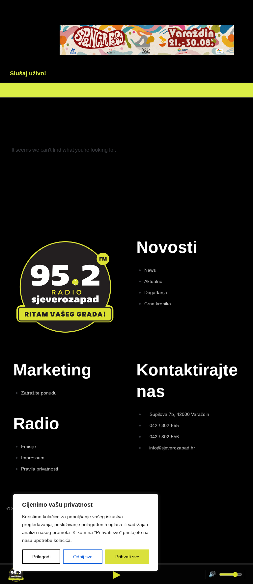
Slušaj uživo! (28, 73)
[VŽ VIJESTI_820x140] (147, 53)
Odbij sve (83, 556)
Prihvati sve (127, 556)
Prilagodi (41, 556)
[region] (85, 532)
